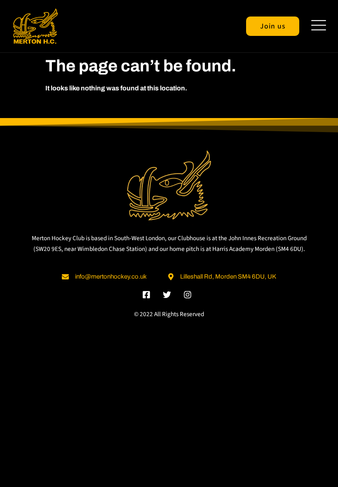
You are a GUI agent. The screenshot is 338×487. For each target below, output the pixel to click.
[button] (318, 26)
